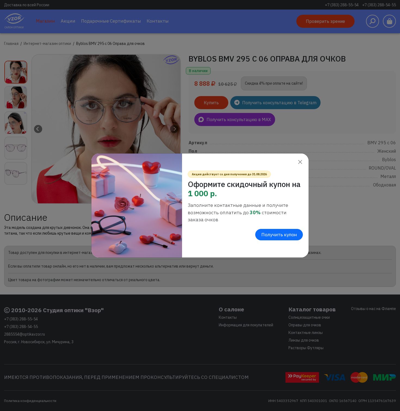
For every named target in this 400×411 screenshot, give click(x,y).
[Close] (300, 162)
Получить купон (279, 234)
